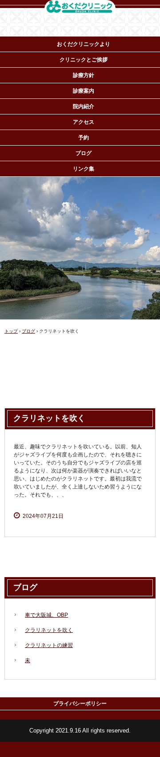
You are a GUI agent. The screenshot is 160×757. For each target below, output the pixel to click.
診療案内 (83, 91)
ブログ (84, 153)
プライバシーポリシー (80, 703)
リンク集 (83, 169)
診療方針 (83, 75)
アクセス (83, 122)
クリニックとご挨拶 (84, 60)
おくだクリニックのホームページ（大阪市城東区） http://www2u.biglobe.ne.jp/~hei (80, 8)
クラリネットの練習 (49, 645)
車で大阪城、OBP (46, 615)
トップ (11, 331)
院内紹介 (83, 106)
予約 (83, 137)
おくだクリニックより (83, 44)
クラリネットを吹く (49, 630)
